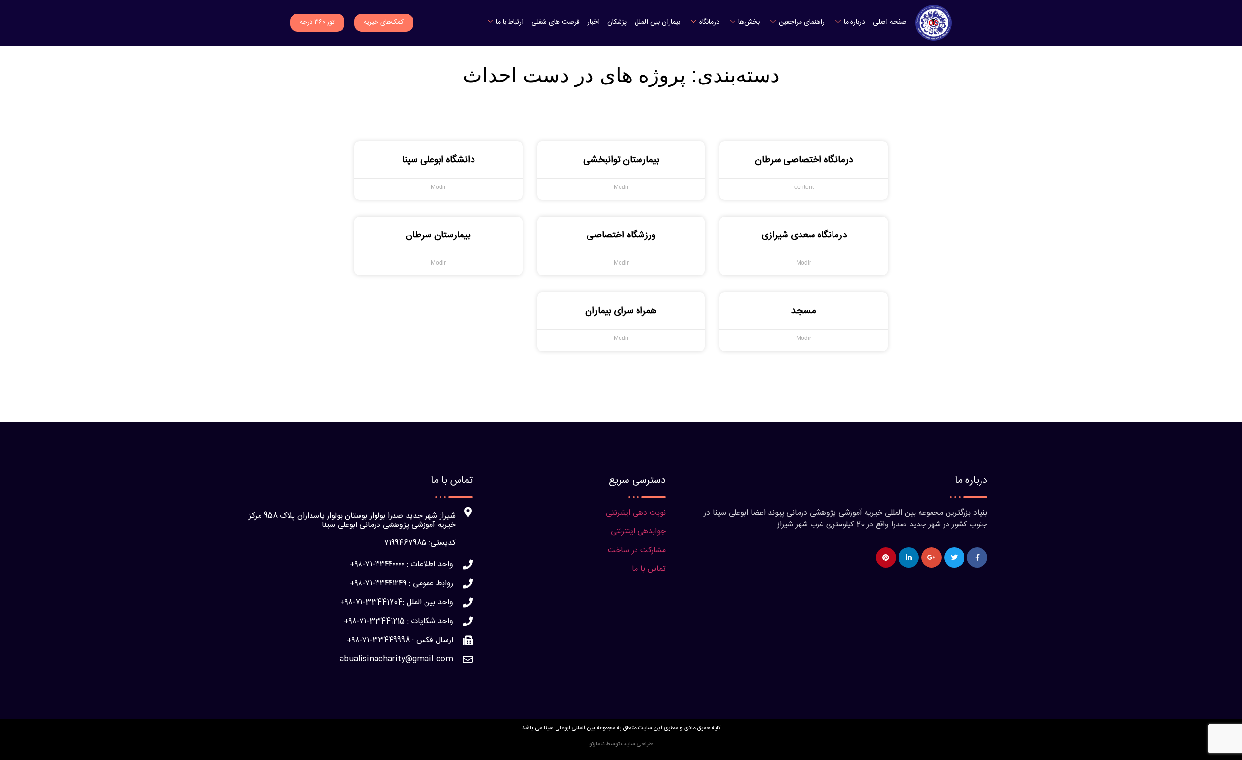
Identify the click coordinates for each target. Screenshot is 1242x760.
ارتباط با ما (509, 22)
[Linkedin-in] (909, 557)
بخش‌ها (749, 22)
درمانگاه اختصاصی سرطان (804, 160)
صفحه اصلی (890, 22)
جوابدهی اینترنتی (638, 531)
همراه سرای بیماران (621, 311)
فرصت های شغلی (555, 22)
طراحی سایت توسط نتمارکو (621, 744)
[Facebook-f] (977, 557)
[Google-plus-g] (931, 557)
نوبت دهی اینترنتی (636, 513)
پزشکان (617, 22)
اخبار (594, 22)
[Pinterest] (886, 557)
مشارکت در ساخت (637, 550)
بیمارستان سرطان (438, 235)
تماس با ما (649, 568)
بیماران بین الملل (657, 22)
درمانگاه (709, 22)
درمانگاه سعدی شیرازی (804, 235)
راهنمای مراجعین (802, 22)
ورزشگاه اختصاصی (621, 235)
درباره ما (854, 22)
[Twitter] (954, 557)
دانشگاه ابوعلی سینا (438, 160)
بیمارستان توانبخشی (621, 160)
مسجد (803, 311)
